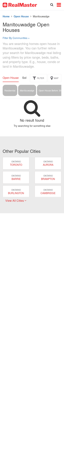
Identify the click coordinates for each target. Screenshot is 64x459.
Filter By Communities (16, 38)
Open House (21, 16)
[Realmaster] (20, 4)
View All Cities (15, 201)
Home (6, 16)
